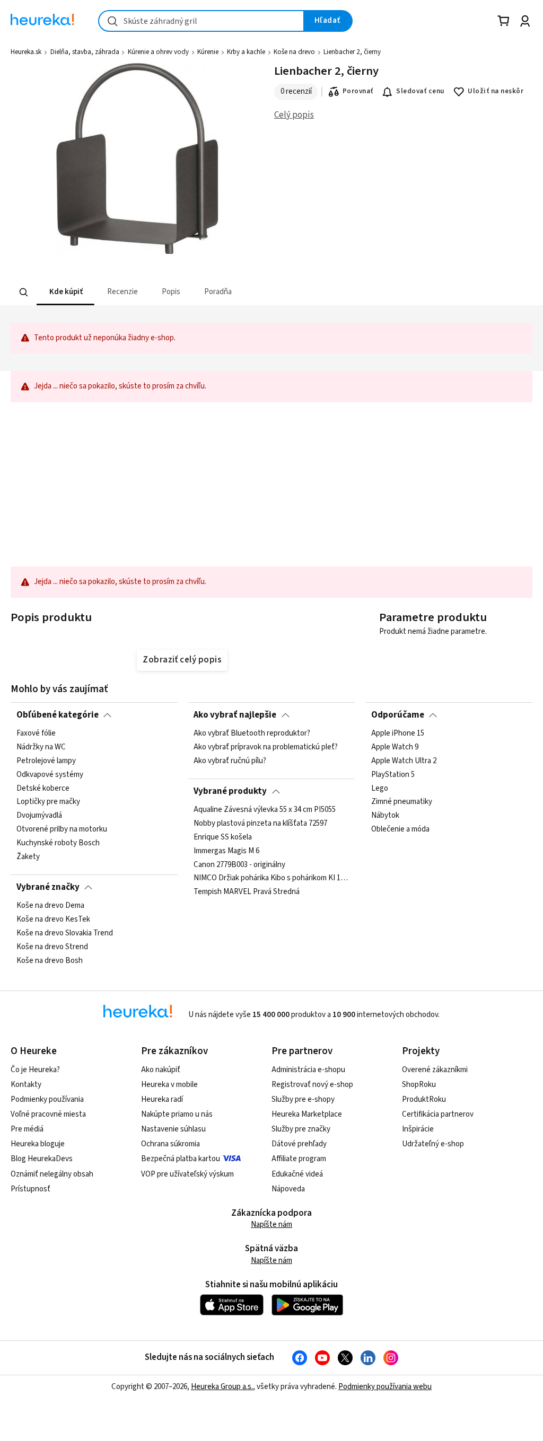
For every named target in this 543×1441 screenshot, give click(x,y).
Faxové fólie (36, 733)
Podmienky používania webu (385, 1386)
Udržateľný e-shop (433, 1144)
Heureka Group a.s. (222, 1386)
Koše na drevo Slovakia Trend (64, 933)
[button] (65, 292)
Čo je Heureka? (35, 1069)
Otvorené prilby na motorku (61, 830)
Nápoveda (288, 1189)
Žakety (28, 857)
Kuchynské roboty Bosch (58, 843)
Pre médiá (27, 1129)
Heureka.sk (26, 52)
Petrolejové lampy (46, 761)
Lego (379, 788)
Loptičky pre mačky (48, 802)
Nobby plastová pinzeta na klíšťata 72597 (260, 823)
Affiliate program (299, 1158)
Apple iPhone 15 (397, 733)
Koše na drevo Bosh (49, 961)
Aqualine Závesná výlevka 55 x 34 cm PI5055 (265, 810)
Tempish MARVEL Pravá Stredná (247, 892)
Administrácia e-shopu (308, 1069)
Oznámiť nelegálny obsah (52, 1174)
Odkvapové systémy (49, 775)
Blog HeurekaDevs (42, 1158)
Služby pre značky (301, 1129)
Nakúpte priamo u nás (177, 1114)
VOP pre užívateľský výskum (187, 1174)
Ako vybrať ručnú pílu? (230, 761)
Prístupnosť (30, 1189)
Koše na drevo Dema (50, 905)
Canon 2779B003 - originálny (239, 865)
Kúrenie (207, 52)
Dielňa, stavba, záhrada (84, 52)
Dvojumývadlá (39, 816)
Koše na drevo (294, 52)
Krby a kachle (246, 52)
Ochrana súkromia (170, 1144)
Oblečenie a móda (400, 830)
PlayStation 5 (393, 775)
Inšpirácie (418, 1129)
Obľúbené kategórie (57, 715)
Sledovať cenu (420, 91)
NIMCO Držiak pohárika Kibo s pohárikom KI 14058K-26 (271, 878)
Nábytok (385, 816)
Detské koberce (42, 788)
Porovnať (358, 91)
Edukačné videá (297, 1174)
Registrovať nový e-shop (312, 1084)
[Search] (24, 292)
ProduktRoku (424, 1099)
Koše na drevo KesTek (53, 919)
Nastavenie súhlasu (173, 1129)
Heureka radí (162, 1099)
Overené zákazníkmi (435, 1069)
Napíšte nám (271, 1224)
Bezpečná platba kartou (180, 1158)
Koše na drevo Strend (52, 947)
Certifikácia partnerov (438, 1114)
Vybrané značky (48, 887)
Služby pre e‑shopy (303, 1099)
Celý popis (294, 115)
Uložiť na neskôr (495, 91)
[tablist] (223, 292)
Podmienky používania (47, 1099)
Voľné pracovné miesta (48, 1114)
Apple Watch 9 (394, 747)
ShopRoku (419, 1084)
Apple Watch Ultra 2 (403, 761)
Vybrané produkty (230, 791)
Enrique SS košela (223, 837)
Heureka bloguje (38, 1144)
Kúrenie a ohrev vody (158, 52)
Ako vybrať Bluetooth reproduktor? (252, 733)
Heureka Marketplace (307, 1114)
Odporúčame (397, 715)
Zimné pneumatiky (401, 802)
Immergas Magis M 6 (226, 851)
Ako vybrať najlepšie (235, 715)
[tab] (65, 292)
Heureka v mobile (169, 1084)
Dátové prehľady (299, 1144)
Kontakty (26, 1084)
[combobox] (201, 21)
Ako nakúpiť (160, 1069)
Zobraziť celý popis (182, 659)
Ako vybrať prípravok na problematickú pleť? (266, 747)
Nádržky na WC (41, 747)
